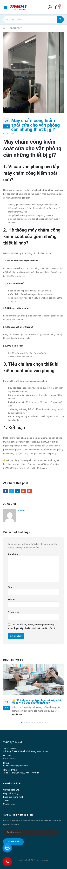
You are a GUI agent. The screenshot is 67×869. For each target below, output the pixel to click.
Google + (23, 491)
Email (29, 491)
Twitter (11, 491)
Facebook (5, 491)
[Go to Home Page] (4, 28)
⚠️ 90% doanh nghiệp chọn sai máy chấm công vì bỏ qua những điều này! (37, 701)
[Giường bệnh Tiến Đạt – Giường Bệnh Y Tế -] (19, 7)
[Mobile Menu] (5, 7)
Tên (10, 587)
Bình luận (13, 554)
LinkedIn (17, 491)
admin (21, 510)
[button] (32, 109)
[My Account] (50, 7)
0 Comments (8, 133)
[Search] (60, 19)
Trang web (13, 612)
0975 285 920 (9, 758)
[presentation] (7, 72)
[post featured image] (33, 679)
